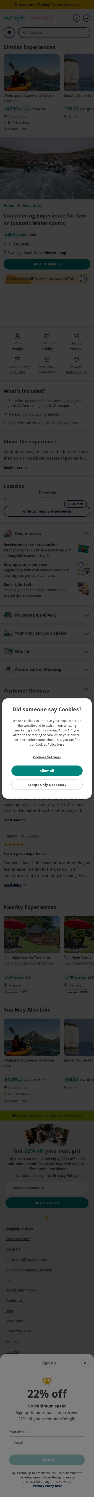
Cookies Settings (47, 757)
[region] (46, 748)
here (60, 744)
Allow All (47, 771)
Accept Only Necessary (47, 784)
